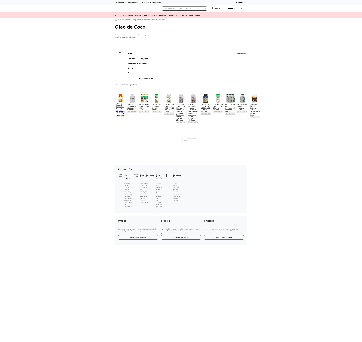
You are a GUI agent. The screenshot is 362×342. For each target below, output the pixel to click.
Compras (231, 8)
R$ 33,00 (142, 78)
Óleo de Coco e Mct (147, 20)
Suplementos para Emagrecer (129, 20)
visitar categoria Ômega (138, 237)
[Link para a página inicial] (116, 19)
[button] (140, 58)
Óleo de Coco (160, 20)
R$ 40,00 (149, 78)
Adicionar (120, 116)
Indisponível (132, 112)
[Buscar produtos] (205, 8)
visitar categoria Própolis (181, 237)
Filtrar (121, 53)
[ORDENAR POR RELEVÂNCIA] (241, 53)
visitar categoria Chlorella (224, 237)
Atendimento (240, 2)
